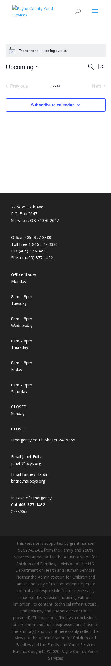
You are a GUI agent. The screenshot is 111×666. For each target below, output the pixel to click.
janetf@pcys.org (26, 463)
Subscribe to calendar (52, 105)
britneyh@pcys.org (28, 481)
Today (55, 85)
